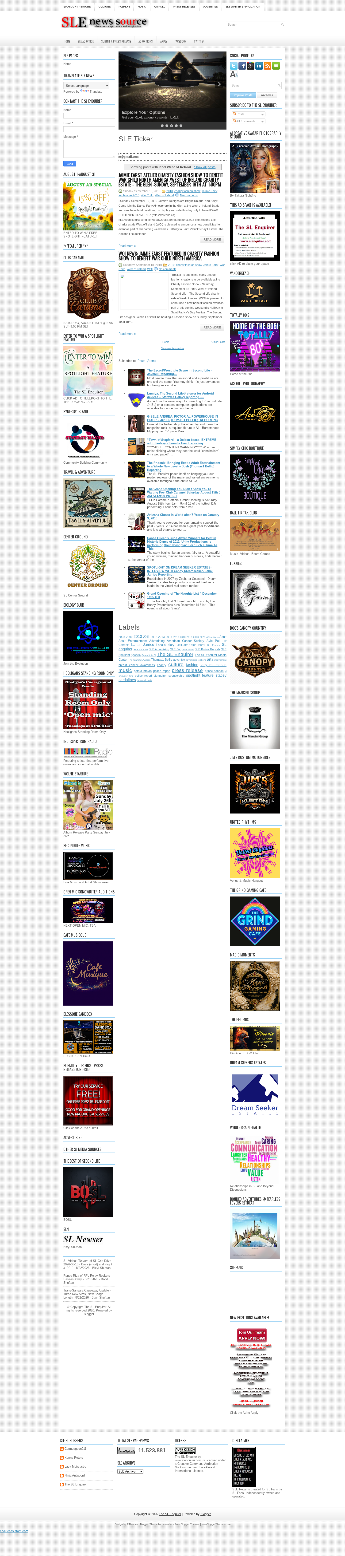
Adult (222, 637)
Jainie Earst (210, 265)
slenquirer (160, 675)
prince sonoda (214, 670)
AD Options (145, 41)
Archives (267, 95)
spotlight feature (200, 675)
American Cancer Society (185, 641)
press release (187, 670)
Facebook (180, 41)
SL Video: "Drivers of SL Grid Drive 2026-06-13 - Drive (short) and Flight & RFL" (87, 1264)
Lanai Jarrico (142, 645)
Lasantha (167, 1524)
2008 (122, 636)
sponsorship (176, 675)
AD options (212, 637)
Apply (163, 41)
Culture (105, 6)
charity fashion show (187, 191)
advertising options (196, 660)
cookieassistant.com (14, 1531)
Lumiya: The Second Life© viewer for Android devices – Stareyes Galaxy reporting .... (180, 395)
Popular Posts (243, 95)
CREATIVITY (134, 112)
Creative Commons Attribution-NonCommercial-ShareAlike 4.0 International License (197, 1467)
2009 (129, 636)
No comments (189, 195)
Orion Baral (197, 644)
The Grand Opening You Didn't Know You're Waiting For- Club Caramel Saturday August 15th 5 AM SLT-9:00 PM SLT (183, 492)
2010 (169, 191)
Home (67, 41)
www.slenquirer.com (188, 1460)
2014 (169, 636)
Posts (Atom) (147, 361)
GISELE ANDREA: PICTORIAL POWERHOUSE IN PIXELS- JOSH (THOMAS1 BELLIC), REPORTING (182, 418)
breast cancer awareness (137, 665)
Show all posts (204, 167)
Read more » (127, 246)
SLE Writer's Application (243, 6)
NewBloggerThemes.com (216, 1524)
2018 (183, 637)
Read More (212, 239)
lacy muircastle (213, 665)
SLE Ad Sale (141, 649)
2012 (154, 636)
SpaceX (136, 654)
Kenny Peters (74, 1457)
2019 (189, 637)
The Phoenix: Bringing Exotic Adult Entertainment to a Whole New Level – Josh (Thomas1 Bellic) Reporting (183, 466)
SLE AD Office (86, 41)
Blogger (89, 1314)
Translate (96, 91)
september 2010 (129, 195)
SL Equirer (213, 645)
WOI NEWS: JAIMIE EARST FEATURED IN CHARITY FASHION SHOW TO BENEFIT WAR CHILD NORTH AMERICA (169, 256)
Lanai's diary (165, 645)
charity (161, 665)
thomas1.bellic (144, 680)
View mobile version (172, 348)
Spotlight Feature (77, 6)
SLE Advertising (159, 649)
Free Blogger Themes (187, 1524)
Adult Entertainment (133, 641)
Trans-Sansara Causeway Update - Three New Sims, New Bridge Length (87, 1294)
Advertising (157, 641)
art (209, 659)
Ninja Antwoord (75, 1475)
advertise (179, 659)
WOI (150, 269)
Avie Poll (213, 641)
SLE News (188, 649)
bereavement (219, 660)
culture (176, 664)
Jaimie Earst (209, 191)
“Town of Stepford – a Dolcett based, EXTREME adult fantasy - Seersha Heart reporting (181, 441)
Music (142, 6)
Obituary (182, 644)
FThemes (132, 1524)
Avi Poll (159, 6)
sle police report (140, 675)
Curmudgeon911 (75, 1448)
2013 (161, 636)
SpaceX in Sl (149, 655)
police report (161, 671)
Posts (240, 114)
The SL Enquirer (175, 654)
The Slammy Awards (139, 660)
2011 (146, 637)
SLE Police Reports (207, 649)
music (125, 670)
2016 (176, 637)
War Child (147, 195)
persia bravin (143, 671)
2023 (202, 637)
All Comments (246, 121)
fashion (192, 665)
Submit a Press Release (116, 41)
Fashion (124, 6)
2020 (196, 637)
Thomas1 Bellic (161, 659)
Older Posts (218, 341)
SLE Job (175, 649)
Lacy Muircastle (75, 1466)
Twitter (199, 41)
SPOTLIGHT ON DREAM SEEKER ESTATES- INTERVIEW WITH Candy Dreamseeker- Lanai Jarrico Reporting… (180, 571)
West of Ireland (164, 195)
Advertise (210, 6)
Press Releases (184, 6)
